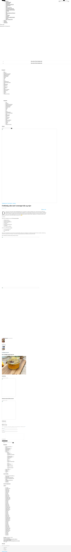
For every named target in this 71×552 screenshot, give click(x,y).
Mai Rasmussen (5, 338)
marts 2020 (7, 525)
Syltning (8, 15)
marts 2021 (7, 514)
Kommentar (4, 439)
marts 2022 (7, 504)
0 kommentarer (10, 338)
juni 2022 (6, 501)
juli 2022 (6, 500)
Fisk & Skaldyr (9, 7)
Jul (6, 12)
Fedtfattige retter (6, 75)
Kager (5, 80)
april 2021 (7, 513)
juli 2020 (6, 521)
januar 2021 (7, 516)
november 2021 (7, 507)
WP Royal (7, 545)
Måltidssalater (9, 19)
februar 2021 (7, 515)
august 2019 (7, 531)
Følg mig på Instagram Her (36, 61)
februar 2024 (7, 490)
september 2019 (7, 530)
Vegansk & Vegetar (10, 4)
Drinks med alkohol (7, 74)
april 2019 (7, 534)
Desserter (8, 3)
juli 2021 (6, 511)
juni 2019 (6, 533)
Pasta (7, 18)
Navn (3, 428)
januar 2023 (7, 496)
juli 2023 (6, 492)
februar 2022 (7, 505)
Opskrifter (6, 1)
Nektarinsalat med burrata (9, 477)
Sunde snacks (6, 90)
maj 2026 (6, 487)
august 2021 (7, 510)
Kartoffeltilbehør (6, 81)
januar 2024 (7, 491)
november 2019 (7, 528)
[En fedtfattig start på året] (3, 349)
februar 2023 (7, 495)
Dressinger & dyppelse (10, 13)
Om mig (5, 21)
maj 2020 (6, 523)
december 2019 (7, 527)
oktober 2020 (7, 519)
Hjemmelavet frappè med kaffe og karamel (8, 398)
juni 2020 (6, 522)
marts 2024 (7, 489)
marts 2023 (7, 494)
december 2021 (7, 506)
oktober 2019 (7, 529)
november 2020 (7, 518)
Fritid (5, 20)
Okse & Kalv (8, 5)
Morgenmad (8, 2)
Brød (6, 102)
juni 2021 (6, 512)
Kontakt (6, 22)
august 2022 (7, 499)
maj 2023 (6, 493)
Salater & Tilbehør (10, 8)
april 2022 (7, 503)
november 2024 (7, 488)
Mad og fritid (2, 24)
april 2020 (7, 524)
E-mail (3, 430)
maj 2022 (6, 502)
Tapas (6, 123)
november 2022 (7, 498)
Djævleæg (7, 481)
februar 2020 (7, 526)
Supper (7, 16)
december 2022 (7, 497)
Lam (6, 14)
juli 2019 (6, 532)
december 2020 (7, 517)
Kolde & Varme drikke (10, 9)
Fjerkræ (7, 10)
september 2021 (7, 509)
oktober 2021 (7, 508)
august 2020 (7, 520)
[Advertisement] (35, 53)
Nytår (6, 116)
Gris (6, 6)
